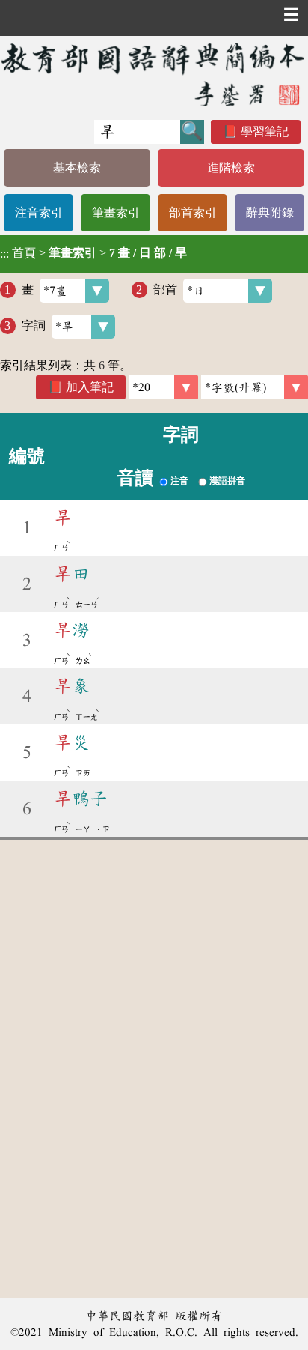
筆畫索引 (116, 212)
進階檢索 (231, 167)
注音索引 (39, 212)
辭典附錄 (270, 212)
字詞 (34, 325)
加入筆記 (90, 387)
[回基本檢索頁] (154, 74)
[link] (254, 387)
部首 (165, 289)
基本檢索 (77, 167)
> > (93, 253)
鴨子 (81, 799)
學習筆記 (265, 131)
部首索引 (193, 212)
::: (4, 253)
